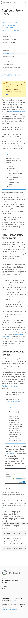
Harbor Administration (10, 30)
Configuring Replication (9, 48)
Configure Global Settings (9, 39)
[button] (25, 2)
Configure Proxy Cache (8, 53)
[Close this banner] (24, 82)
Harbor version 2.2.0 (9, 22)
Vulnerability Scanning (8, 56)
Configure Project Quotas (9, 42)
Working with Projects (10, 71)
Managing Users (7, 36)
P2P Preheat (6, 50)
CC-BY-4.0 (13, 600)
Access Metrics (6, 59)
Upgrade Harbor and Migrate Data (11, 67)
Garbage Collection (8, 64)
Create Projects (10, 454)
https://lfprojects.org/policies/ (10, 609)
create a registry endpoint (13, 402)
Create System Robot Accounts (11, 62)
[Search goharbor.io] (14, 2)
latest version (10, 95)
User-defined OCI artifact (9, 45)
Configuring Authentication (10, 34)
